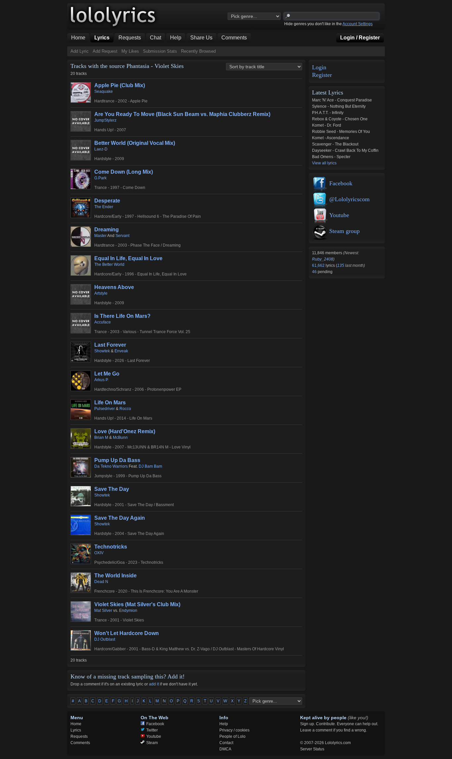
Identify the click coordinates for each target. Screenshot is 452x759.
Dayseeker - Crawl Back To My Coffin (345, 150)
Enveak (121, 351)
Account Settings (357, 24)
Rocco (125, 408)
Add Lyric (79, 51)
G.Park (100, 178)
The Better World (109, 264)
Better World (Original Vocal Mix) (134, 143)
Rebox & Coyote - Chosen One (340, 119)
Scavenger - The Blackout (335, 144)
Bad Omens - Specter (331, 156)
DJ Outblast (104, 639)
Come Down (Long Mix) (123, 172)
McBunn (120, 437)
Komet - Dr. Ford (326, 125)
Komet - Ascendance (330, 138)
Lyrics (75, 730)
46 (315, 271)
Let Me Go (106, 374)
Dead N (101, 581)
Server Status (312, 749)
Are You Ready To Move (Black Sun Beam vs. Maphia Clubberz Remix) (182, 114)
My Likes (130, 51)
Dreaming (106, 229)
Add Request (105, 51)
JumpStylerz (105, 120)
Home (75, 724)
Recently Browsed (198, 51)
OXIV (99, 553)
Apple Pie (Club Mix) (119, 85)
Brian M (101, 437)
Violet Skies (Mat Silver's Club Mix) (137, 604)
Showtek (102, 351)
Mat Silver (103, 610)
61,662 (319, 265)
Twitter (152, 730)
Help (223, 724)
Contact (226, 742)
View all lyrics (324, 163)
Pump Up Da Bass (117, 460)
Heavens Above (114, 287)
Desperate (107, 201)
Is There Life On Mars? (122, 316)
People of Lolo (232, 736)
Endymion (128, 610)
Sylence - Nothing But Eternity (339, 106)
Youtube (339, 215)
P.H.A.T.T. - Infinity (327, 112)
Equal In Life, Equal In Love (128, 258)
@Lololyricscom (349, 199)
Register (322, 75)
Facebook (340, 183)
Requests (79, 736)
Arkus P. (101, 380)
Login (319, 67)
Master (100, 235)
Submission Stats (160, 51)
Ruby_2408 (322, 259)
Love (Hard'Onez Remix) (124, 431)
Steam (152, 742)
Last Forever (110, 345)
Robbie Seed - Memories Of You (341, 131)
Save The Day (111, 489)
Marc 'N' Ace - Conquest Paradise (342, 100)
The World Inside (115, 575)
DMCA (225, 749)
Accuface (102, 322)
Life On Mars (110, 402)
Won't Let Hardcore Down (126, 633)
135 (340, 265)
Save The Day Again (119, 518)
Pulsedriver (104, 408)
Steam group (344, 231)
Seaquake (103, 91)
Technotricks (110, 547)
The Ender (103, 206)
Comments (80, 742)
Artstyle (101, 293)
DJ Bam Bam (150, 466)
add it (154, 684)
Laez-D (101, 149)
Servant (122, 235)
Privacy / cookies (234, 730)
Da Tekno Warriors (111, 466)
